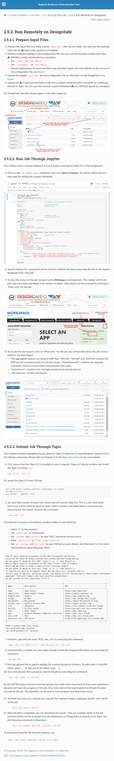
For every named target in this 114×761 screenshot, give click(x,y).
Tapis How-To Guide (72, 457)
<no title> (35, 15)
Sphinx (18, 755)
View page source (100, 19)
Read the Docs (57, 755)
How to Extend (18, 15)
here (97, 544)
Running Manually (55, 15)
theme (33, 755)
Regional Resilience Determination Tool (59, 4)
